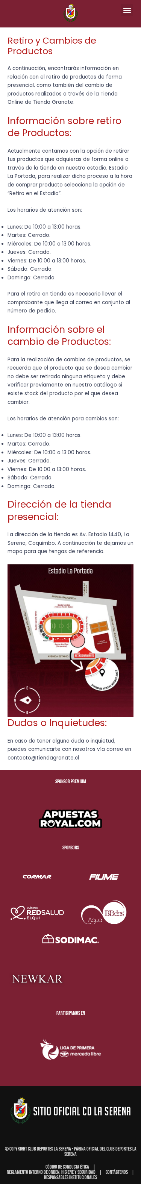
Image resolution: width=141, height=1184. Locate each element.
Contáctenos (117, 1172)
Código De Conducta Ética (67, 1167)
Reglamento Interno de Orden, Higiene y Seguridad (51, 1172)
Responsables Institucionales (70, 1177)
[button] (127, 10)
